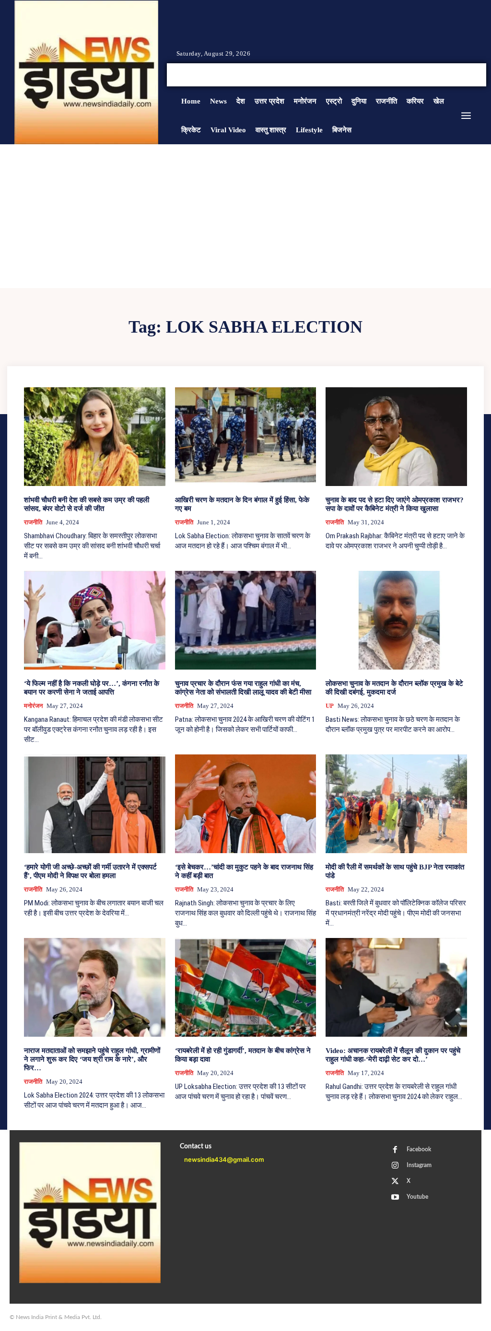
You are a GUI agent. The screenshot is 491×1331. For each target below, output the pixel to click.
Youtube (417, 1197)
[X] (459, 75)
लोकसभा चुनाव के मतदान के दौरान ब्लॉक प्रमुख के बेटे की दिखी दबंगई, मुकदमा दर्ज (394, 688)
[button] (401, 74)
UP (330, 705)
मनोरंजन (33, 705)
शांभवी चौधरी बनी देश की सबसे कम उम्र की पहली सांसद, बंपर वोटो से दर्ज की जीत (86, 504)
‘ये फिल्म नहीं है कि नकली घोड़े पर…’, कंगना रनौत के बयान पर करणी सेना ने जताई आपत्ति (91, 688)
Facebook (419, 1149)
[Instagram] (448, 75)
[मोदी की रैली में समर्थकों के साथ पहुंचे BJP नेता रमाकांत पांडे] (396, 803)
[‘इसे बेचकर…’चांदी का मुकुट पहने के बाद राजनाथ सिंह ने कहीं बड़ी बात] (245, 803)
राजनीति (33, 522)
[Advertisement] (245, 216)
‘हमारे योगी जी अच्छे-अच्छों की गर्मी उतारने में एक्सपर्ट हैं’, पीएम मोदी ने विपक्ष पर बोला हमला (90, 871)
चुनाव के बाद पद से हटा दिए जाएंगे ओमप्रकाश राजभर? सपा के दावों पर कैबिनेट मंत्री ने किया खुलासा (395, 504)
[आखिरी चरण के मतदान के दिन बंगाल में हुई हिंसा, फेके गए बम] (245, 436)
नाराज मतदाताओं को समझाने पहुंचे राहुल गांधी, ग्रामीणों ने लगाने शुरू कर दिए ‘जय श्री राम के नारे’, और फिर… (92, 1059)
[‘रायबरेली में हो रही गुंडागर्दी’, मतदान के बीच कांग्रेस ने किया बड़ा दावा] (245, 987)
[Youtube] (471, 75)
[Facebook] (436, 75)
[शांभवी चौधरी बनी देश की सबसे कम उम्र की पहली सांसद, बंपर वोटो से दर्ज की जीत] (94, 436)
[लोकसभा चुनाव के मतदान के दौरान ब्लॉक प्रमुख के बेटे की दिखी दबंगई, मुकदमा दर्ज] (396, 620)
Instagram (419, 1165)
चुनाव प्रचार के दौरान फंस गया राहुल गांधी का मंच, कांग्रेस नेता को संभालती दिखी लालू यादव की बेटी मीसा (243, 688)
